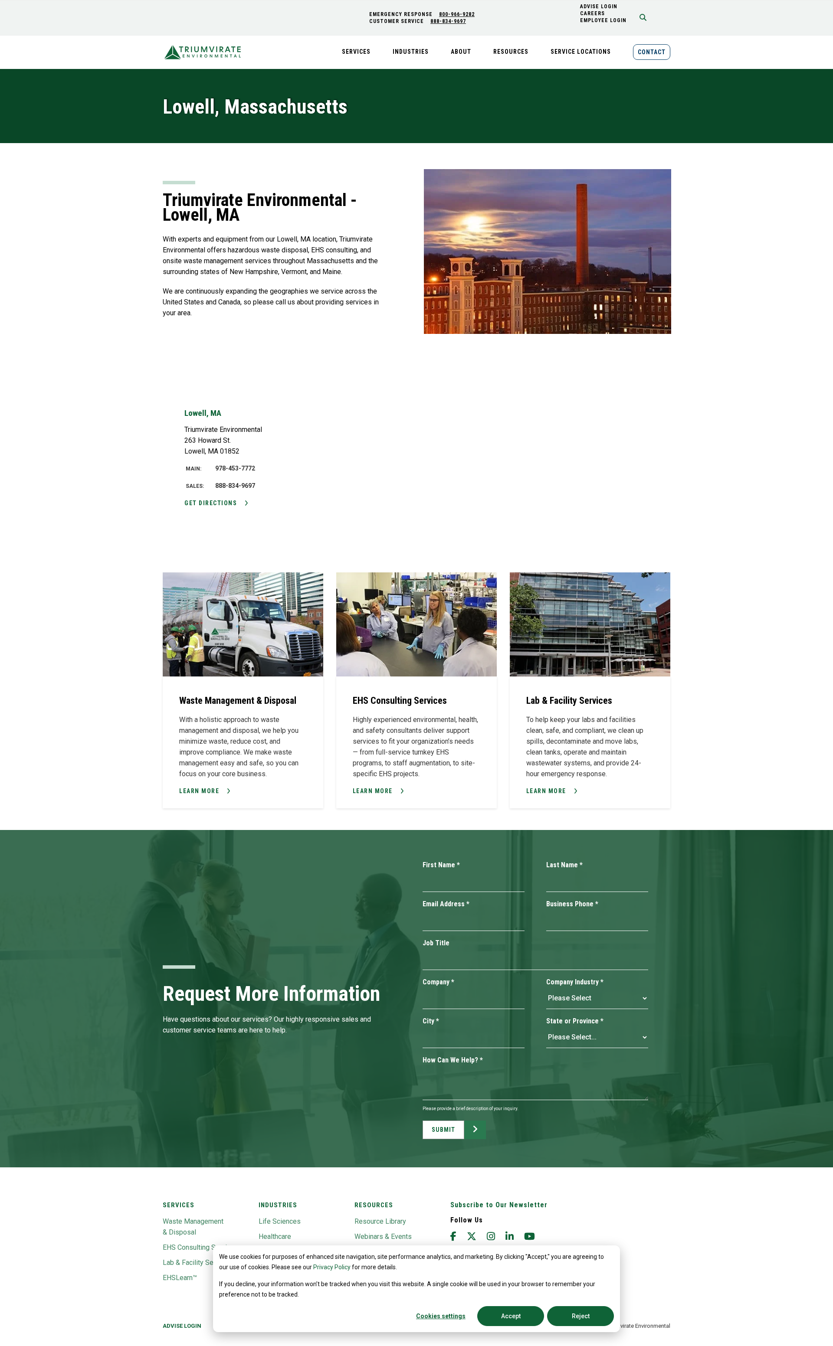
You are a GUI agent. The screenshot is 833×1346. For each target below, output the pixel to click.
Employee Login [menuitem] (603, 20)
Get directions (210, 503)
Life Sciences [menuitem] (280, 1221)
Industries (278, 1205)
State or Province (574, 1021)
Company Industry (574, 982)
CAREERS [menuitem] (592, 13)
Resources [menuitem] (510, 51)
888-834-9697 (448, 21)
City (431, 1021)
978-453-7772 (235, 468)
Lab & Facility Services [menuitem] (197, 1262)
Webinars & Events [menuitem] (383, 1236)
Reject (581, 1316)
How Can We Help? (453, 1060)
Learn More (199, 790)
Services (178, 1205)
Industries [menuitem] (411, 51)
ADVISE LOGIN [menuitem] (598, 6)
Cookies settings (441, 1316)
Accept (511, 1316)
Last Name (564, 865)
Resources (373, 1205)
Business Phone (572, 904)
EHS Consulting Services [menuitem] (200, 1247)
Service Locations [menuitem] (581, 51)
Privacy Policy (332, 1267)
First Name (441, 865)
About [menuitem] (461, 51)
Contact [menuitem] (652, 52)
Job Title (436, 943)
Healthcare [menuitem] (275, 1236)
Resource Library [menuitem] (380, 1221)
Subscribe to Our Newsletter (499, 1205)
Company (438, 982)
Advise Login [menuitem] (182, 1326)
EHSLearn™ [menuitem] (180, 1278)
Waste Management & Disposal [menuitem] (193, 1226)
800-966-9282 (457, 14)
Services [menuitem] (356, 51)
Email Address (446, 904)
